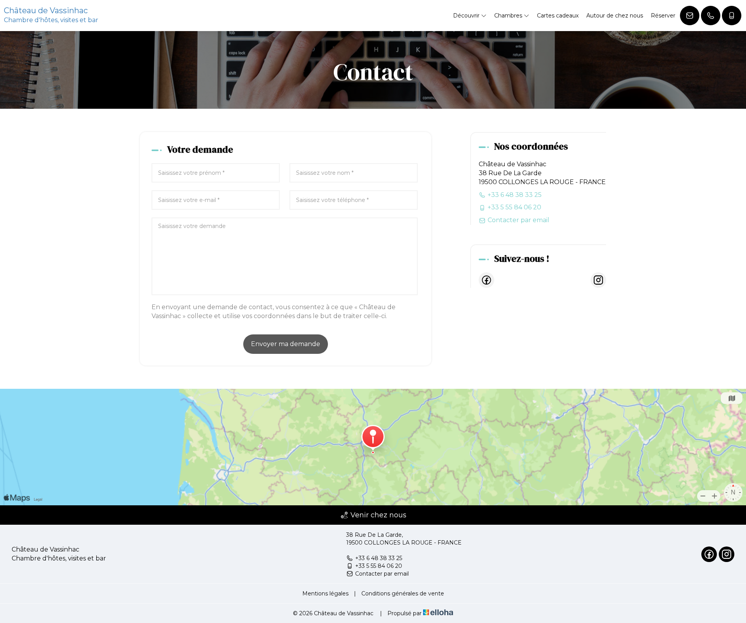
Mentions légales (325, 593)
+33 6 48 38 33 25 (378, 558)
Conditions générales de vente (402, 593)
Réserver (663, 15)
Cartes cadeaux (558, 15)
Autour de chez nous (614, 15)
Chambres (509, 15)
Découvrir (467, 15)
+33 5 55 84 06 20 (378, 565)
